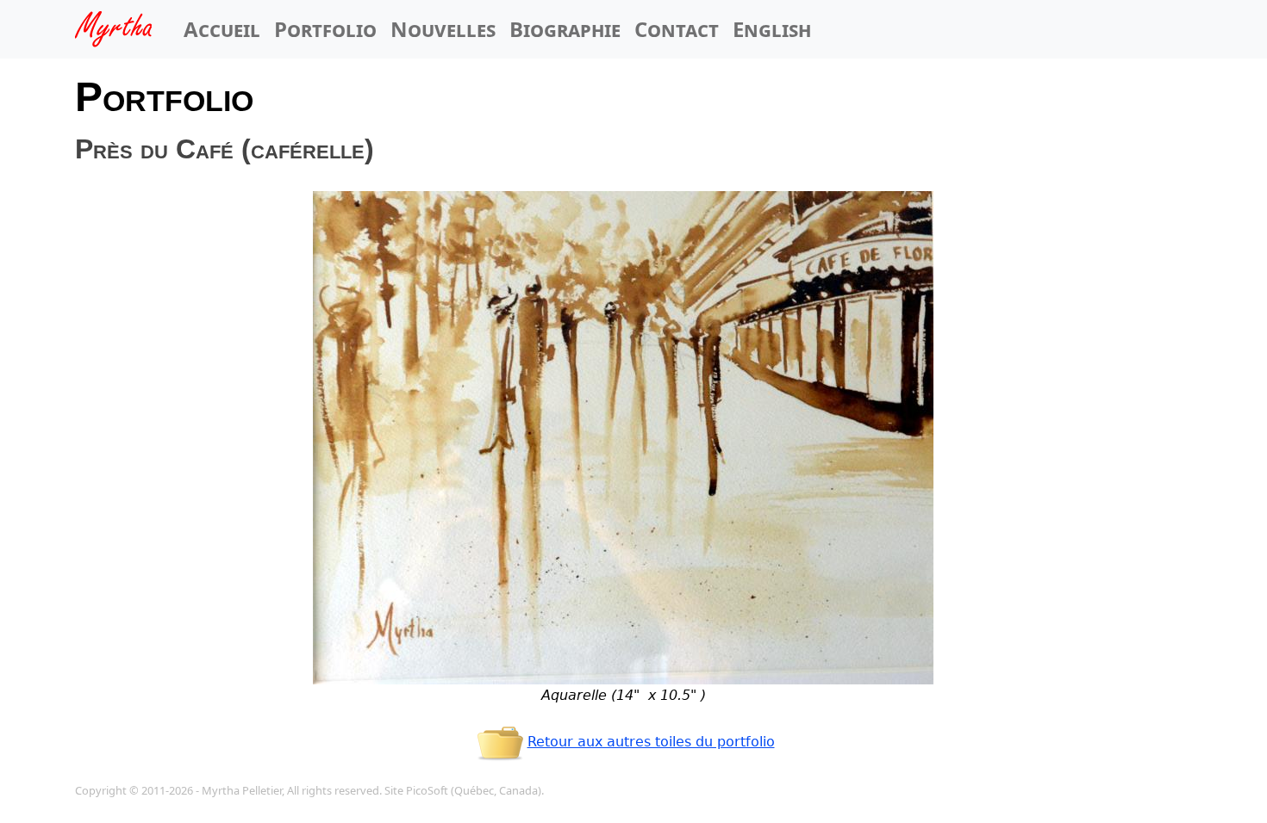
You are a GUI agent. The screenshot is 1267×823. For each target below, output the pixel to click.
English (772, 29)
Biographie (565, 29)
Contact (676, 29)
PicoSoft (427, 790)
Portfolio (325, 29)
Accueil (222, 29)
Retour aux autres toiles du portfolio (651, 741)
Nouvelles (443, 29)
